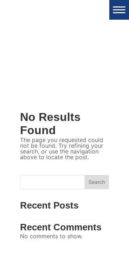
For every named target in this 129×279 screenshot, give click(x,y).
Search (97, 182)
